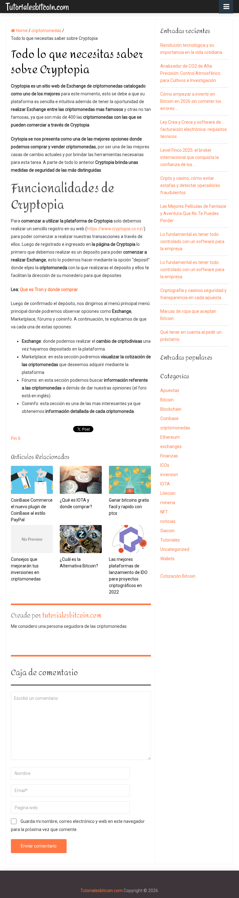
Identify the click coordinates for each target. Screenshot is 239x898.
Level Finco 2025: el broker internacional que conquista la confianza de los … (189, 157)
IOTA (165, 483)
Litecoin (168, 493)
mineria (167, 502)
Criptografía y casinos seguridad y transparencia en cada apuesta (193, 294)
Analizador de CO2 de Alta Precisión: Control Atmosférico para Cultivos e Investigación (190, 73)
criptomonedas (175, 427)
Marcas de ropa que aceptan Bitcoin (188, 315)
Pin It (16, 438)
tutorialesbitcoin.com (71, 615)
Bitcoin (167, 399)
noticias (168, 521)
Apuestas (169, 390)
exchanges (171, 446)
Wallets (167, 558)
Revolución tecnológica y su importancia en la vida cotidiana (191, 49)
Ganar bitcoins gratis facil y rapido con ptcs (129, 507)
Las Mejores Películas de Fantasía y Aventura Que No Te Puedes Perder (193, 213)
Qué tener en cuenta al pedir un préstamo (191, 336)
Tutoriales (170, 539)
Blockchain (170, 409)
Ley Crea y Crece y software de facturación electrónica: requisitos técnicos (193, 129)
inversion (169, 474)
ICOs (164, 465)
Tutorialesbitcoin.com (37, 6)
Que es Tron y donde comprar (49, 289)
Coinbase (169, 418)
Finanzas (169, 455)
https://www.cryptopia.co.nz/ (115, 228)
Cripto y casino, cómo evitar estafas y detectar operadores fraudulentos (190, 185)
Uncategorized (174, 549)
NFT (164, 511)
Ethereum (170, 437)
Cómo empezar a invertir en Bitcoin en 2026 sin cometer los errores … (190, 101)
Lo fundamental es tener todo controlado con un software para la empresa (192, 241)
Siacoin (167, 530)
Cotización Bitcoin (177, 576)
